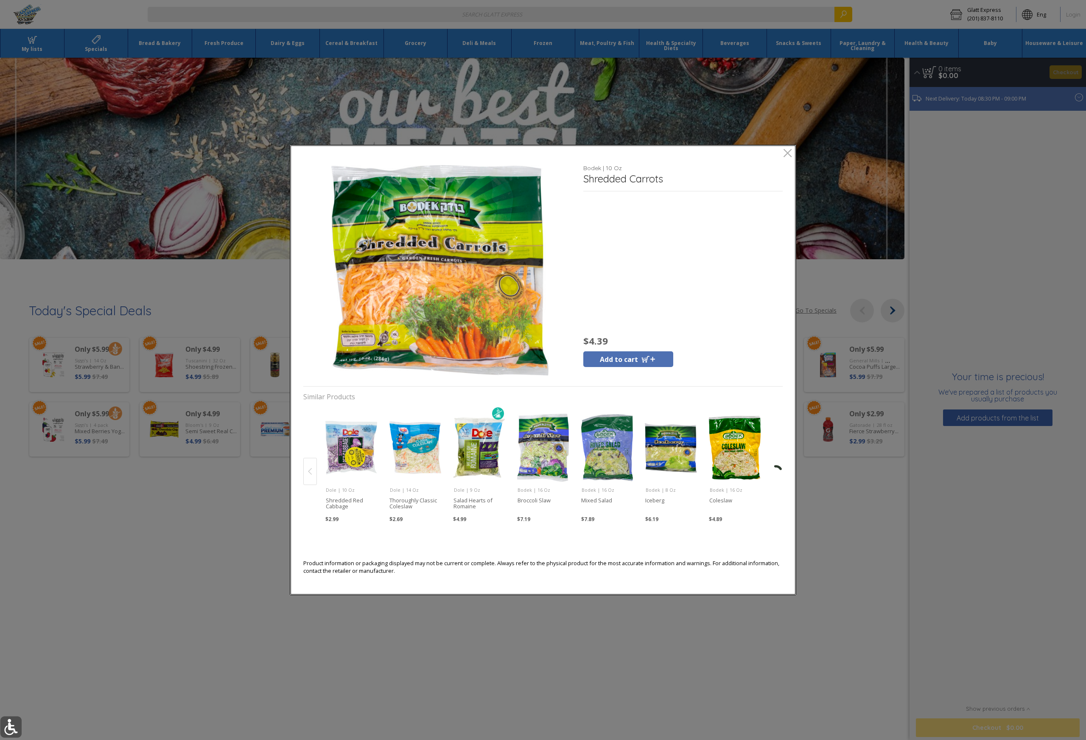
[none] (351, 462)
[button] (440, 270)
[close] (787, 154)
